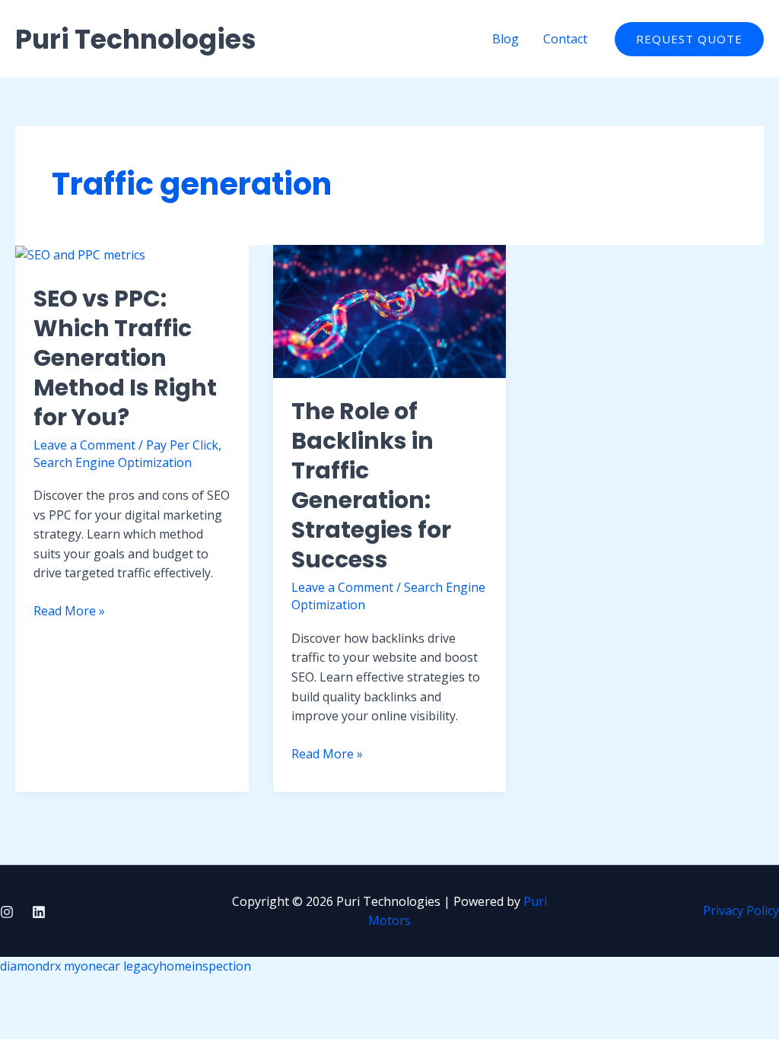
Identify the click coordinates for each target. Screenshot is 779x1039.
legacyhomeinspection (187, 966)
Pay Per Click (182, 445)
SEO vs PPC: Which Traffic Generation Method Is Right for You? (125, 358)
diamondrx (30, 966)
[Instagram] (7, 912)
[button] (689, 39)
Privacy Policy (741, 910)
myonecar (92, 966)
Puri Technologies (135, 39)
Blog (505, 38)
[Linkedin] (39, 912)
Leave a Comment (84, 445)
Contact (565, 38)
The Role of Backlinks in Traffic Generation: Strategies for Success (371, 485)
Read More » (69, 611)
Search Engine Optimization (112, 462)
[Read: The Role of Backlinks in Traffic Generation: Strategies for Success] (390, 310)
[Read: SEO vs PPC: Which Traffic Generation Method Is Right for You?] (80, 254)
